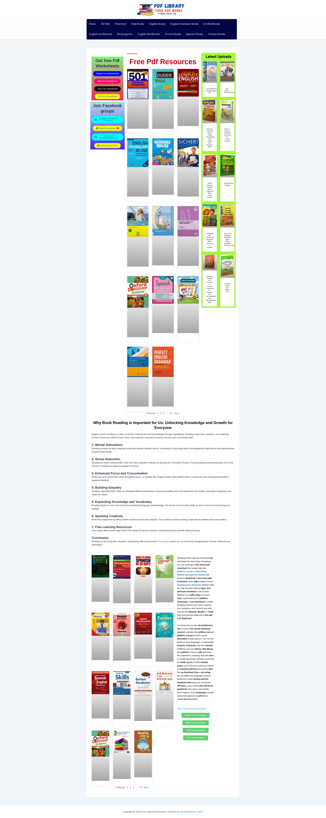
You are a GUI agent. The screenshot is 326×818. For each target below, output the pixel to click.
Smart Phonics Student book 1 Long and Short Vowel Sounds (209, 190)
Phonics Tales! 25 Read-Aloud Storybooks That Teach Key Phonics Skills (210, 138)
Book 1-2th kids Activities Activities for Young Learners (227, 135)
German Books (216, 34)
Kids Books (137, 24)
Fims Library (162, 541)
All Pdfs (105, 24)
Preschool (120, 24)
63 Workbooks (211, 24)
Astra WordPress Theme (191, 811)
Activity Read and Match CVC (227, 288)
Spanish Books (194, 34)
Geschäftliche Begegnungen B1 (211, 91)
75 (141, 787)
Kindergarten (125, 34)
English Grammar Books (184, 24)
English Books (157, 24)
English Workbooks (149, 34)
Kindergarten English (229, 184)
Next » (177, 413)
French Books (173, 34)
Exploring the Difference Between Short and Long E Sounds (210, 240)
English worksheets (100, 34)
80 (171, 413)
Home (92, 24)
